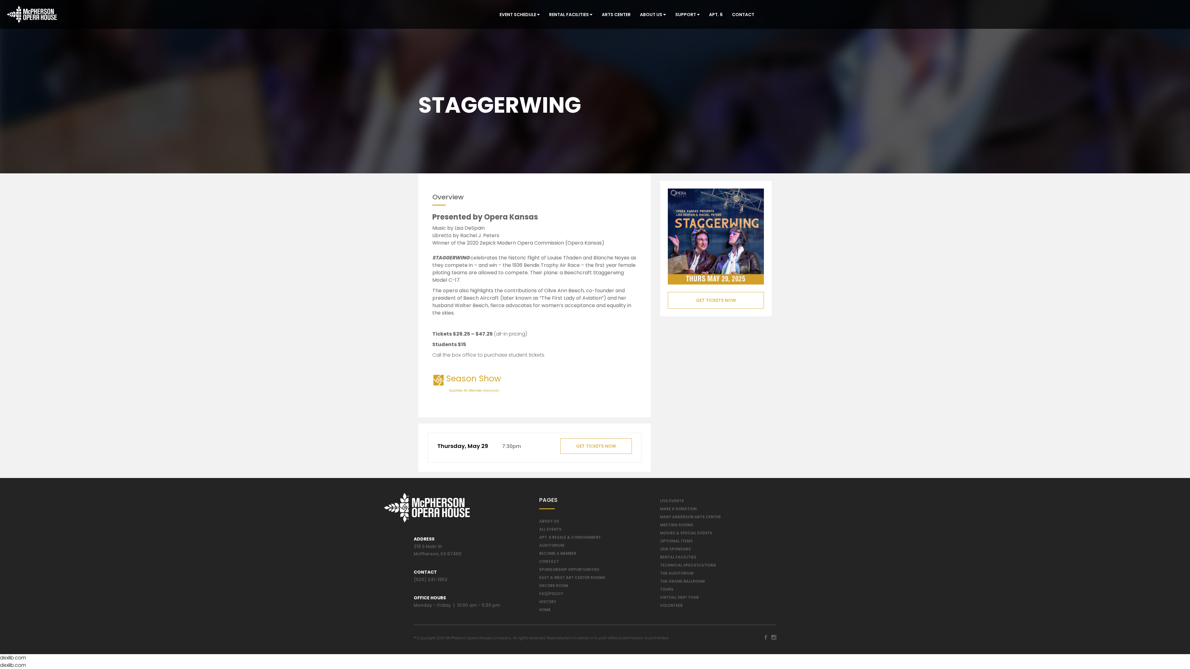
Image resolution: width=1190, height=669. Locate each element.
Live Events (672, 501)
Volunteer (671, 605)
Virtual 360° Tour (679, 597)
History (547, 601)
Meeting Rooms (676, 525)
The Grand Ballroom (682, 581)
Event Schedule (518, 14)
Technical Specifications (688, 565)
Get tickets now (596, 446)
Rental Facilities (569, 14)
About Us (651, 14)
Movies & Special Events (686, 533)
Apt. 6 (716, 14)
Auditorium (551, 545)
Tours (666, 589)
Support (686, 14)
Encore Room (553, 585)
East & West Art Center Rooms (572, 577)
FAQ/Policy (551, 593)
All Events (550, 529)
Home (545, 609)
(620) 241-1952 (430, 579)
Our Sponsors (675, 549)
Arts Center (616, 14)
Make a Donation (678, 509)
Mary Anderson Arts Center (690, 517)
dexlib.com (13, 657)
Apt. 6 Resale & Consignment (570, 537)
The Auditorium (677, 573)
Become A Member (557, 553)
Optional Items (676, 541)
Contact (743, 14)
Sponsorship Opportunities (569, 569)
